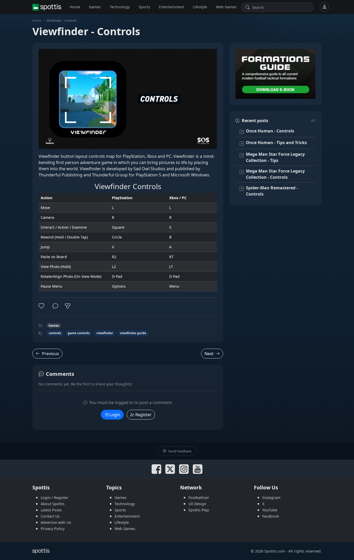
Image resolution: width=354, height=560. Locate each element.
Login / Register (54, 497)
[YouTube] (197, 469)
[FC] (275, 74)
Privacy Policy (53, 528)
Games (95, 6)
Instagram (271, 497)
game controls (79, 333)
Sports (144, 6)
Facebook (270, 516)
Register (143, 414)
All (313, 120)
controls (55, 333)
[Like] (42, 306)
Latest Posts (51, 509)
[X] (170, 469)
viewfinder (104, 333)
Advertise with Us (56, 522)
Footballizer (198, 497)
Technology (120, 6)
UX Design (197, 503)
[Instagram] (184, 469)
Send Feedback (179, 451)
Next (209, 353)
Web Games (226, 6)
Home (75, 6)
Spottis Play (198, 509)
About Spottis (53, 503)
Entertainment (171, 6)
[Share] (68, 306)
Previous (50, 353)
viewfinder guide (133, 333)
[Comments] (55, 306)
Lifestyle (200, 6)
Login (114, 414)
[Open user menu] (324, 7)
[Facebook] (156, 469)
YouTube (269, 509)
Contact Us (50, 516)
